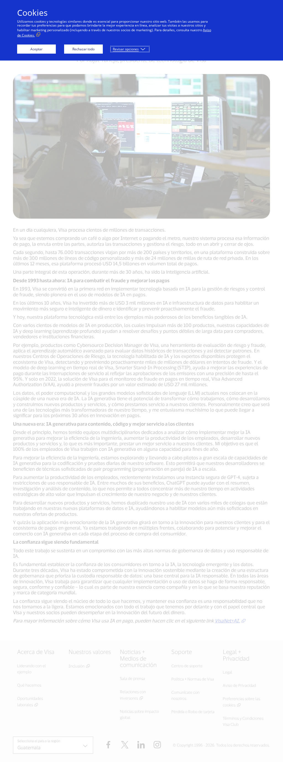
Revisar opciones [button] (126, 49)
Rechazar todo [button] (83, 49)
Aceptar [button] (36, 49)
